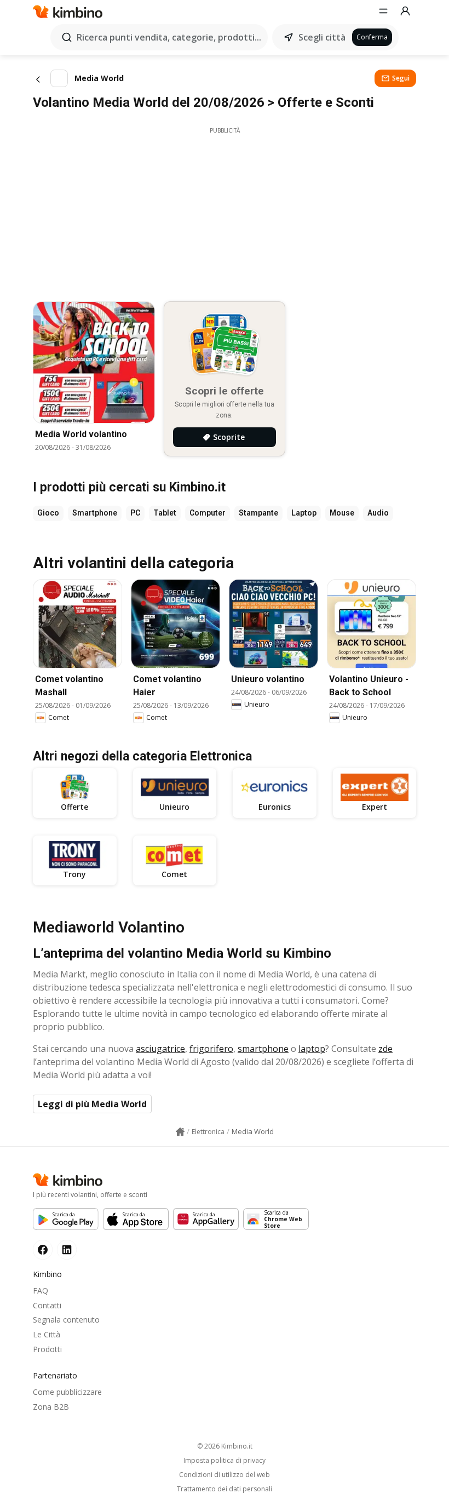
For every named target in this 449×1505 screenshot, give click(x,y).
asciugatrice (160, 1049)
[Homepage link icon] (180, 1132)
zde (385, 1049)
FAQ (40, 1290)
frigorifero (211, 1049)
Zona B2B (51, 1406)
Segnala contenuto (66, 1319)
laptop (311, 1049)
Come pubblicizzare (67, 1392)
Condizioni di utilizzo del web (224, 1474)
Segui (401, 78)
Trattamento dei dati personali (224, 1489)
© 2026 (224, 1446)
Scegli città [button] (322, 37)
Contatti (47, 1305)
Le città (46, 1334)
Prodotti (47, 1349)
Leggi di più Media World (92, 1104)
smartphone (263, 1049)
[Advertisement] (224, 211)
